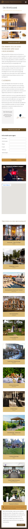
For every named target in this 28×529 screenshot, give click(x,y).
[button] (14, 35)
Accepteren (21, 524)
